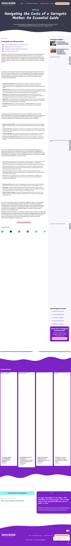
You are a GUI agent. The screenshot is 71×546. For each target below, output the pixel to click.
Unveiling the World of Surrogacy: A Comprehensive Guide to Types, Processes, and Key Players (26, 460)
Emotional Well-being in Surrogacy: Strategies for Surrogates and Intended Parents (62, 51)
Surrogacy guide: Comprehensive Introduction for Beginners (6, 459)
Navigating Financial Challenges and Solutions (16, 49)
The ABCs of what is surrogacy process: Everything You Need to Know (61, 459)
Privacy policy (29, 540)
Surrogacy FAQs (44, 3)
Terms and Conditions (39, 540)
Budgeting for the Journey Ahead (13, 46)
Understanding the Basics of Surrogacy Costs (16, 44)
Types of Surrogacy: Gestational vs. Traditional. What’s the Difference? (43, 459)
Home (21, 3)
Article (5, 38)
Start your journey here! (23, 222)
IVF (41, 91)
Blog (52, 3)
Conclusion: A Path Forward (11, 51)
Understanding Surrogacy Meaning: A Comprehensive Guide (63, 43)
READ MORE (4, 463)
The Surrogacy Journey (31, 3)
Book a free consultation (62, 3)
